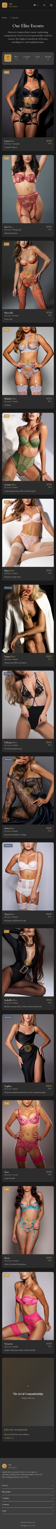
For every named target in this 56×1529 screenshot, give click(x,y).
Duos (38, 58)
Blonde (48, 58)
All (8, 58)
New (16, 58)
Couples (26, 58)
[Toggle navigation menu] (51, 5)
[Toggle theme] (44, 5)
